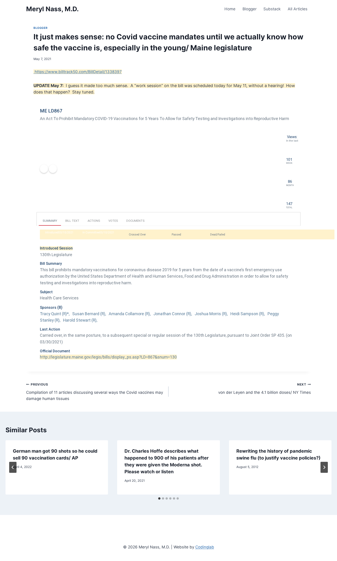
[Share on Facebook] (44, 169)
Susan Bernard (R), (89, 313)
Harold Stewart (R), (80, 320)
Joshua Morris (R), (212, 313)
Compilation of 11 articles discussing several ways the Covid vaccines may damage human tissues (94, 392)
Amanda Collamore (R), (130, 313)
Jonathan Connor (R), (173, 313)
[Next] (324, 467)
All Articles (297, 9)
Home (229, 9)
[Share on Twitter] (53, 169)
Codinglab (204, 547)
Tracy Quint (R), (55, 313)
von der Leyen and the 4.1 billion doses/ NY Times (264, 389)
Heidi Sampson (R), (248, 313)
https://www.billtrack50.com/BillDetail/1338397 (77, 71)
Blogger (250, 9)
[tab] (159, 498)
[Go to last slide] (13, 467)
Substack (272, 9)
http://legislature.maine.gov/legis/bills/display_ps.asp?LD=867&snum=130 (108, 357)
